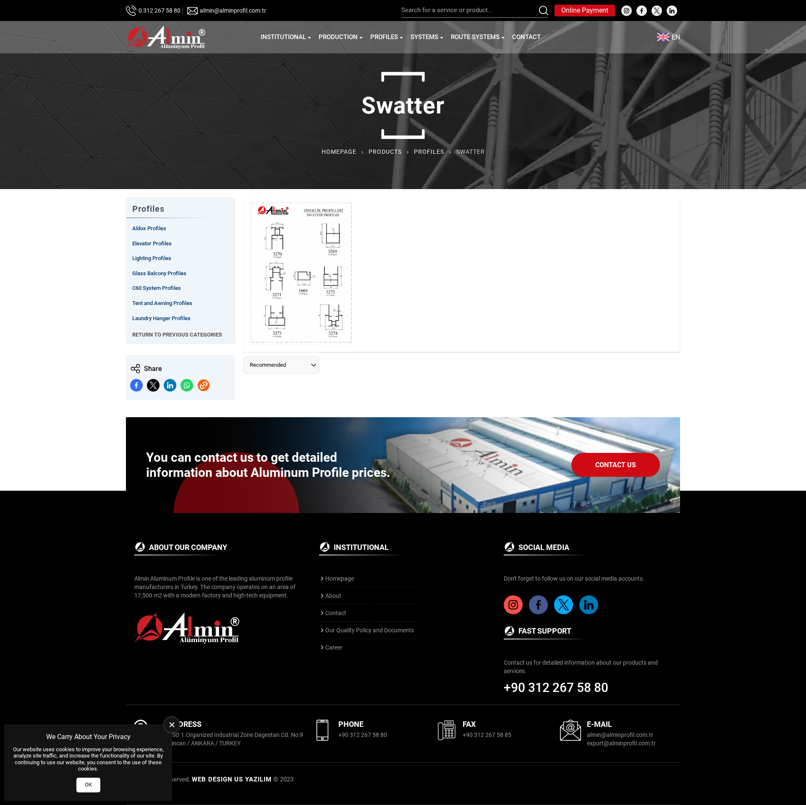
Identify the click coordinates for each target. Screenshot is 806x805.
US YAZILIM (253, 779)
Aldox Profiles (149, 228)
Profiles (384, 37)
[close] (171, 724)
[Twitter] (564, 612)
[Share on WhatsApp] (187, 385)
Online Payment (584, 10)
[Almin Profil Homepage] (165, 37)
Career (334, 647)
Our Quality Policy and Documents (369, 630)
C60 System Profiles (156, 288)
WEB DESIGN (212, 779)
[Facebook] (539, 612)
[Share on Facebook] (136, 385)
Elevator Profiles (152, 243)
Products (385, 151)
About (333, 595)
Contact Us (615, 465)
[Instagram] (514, 612)
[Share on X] (153, 385)
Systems (424, 37)
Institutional (283, 37)
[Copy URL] (203, 385)
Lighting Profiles (151, 258)
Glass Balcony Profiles (159, 273)
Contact (526, 37)
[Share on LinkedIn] (170, 385)
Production (338, 37)
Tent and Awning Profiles (162, 303)
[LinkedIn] (589, 612)
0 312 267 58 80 (160, 10)
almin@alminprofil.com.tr (233, 10)
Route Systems (475, 37)
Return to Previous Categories (177, 334)
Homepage (339, 151)
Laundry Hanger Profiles (161, 318)
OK (88, 784)
